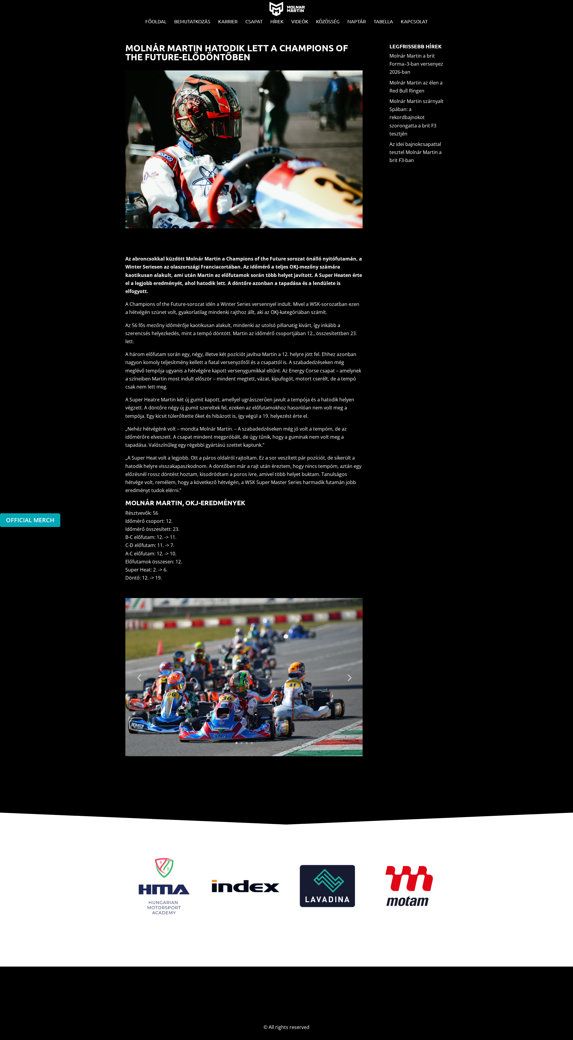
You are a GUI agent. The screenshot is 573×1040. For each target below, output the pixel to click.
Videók (299, 21)
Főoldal (156, 21)
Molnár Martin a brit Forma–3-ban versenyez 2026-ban (416, 64)
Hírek (277, 21)
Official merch (30, 520)
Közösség (328, 21)
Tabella (383, 21)
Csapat (254, 21)
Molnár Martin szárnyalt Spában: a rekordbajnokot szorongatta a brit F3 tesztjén (416, 117)
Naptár (356, 21)
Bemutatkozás (192, 21)
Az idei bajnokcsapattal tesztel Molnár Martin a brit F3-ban (415, 152)
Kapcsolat (414, 21)
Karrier (228, 21)
